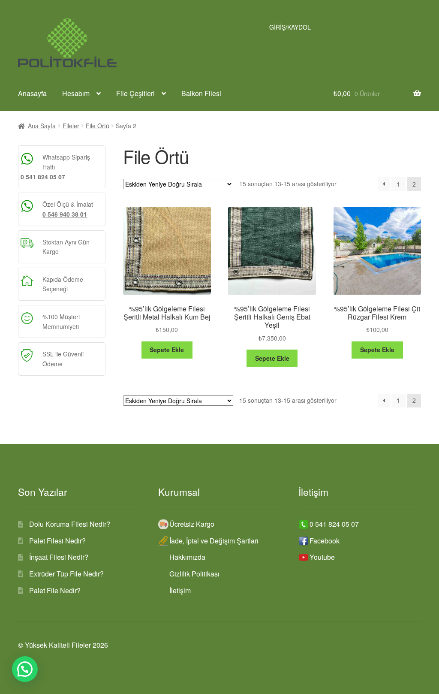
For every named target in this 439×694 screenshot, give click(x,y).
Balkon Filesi (201, 93)
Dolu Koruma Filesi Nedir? (69, 524)
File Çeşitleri (135, 93)
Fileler (71, 125)
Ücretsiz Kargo (191, 524)
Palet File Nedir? (55, 590)
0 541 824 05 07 (43, 176)
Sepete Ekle (167, 349)
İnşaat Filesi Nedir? (58, 557)
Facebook (325, 541)
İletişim (180, 590)
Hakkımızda (187, 557)
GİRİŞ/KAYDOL (290, 27)
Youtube (322, 557)
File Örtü (97, 125)
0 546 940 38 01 (64, 214)
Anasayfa (32, 93)
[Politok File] (61, 42)
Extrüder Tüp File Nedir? (66, 574)
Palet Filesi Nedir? (57, 541)
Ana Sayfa (42, 125)
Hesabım (76, 93)
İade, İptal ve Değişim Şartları (214, 541)
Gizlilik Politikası (194, 574)
